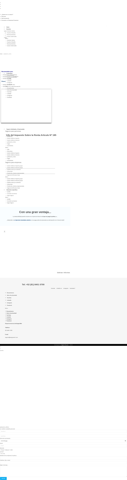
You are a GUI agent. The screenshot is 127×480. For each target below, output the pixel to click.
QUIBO (8, 191)
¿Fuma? (2, 451)
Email (1, 443)
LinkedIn (9, 80)
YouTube (9, 79)
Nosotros (8, 29)
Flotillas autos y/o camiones (14, 169)
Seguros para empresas (13, 162)
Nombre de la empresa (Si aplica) (8, 455)
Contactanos (9, 73)
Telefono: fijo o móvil (5, 460)
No (4, 453)
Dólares (7, 450)
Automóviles (10, 145)
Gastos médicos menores (13, 140)
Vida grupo (9, 171)
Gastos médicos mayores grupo (15, 165)
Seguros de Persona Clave (13, 175)
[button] (32, 11)
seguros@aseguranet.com (11, 337)
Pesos (2, 450)
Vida (8, 134)
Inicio (1, 54)
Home (7, 27)
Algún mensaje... (4, 465)
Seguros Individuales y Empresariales (15, 129)
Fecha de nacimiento (5, 438)
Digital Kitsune (64, 345)
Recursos (4, 4)
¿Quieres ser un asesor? (7, 2)
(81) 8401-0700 (8, 330)
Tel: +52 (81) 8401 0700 (33, 284)
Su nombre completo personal (7, 429)
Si (1, 453)
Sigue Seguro (10, 195)
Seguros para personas (13, 131)
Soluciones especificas (11, 189)
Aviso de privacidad (12, 77)
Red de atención (5, 6)
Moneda (2, 448)
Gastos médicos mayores (13, 138)
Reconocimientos (11, 34)
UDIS (11, 450)
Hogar (8, 144)
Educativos (9, 136)
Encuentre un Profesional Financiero (10, 8)
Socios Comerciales (12, 36)
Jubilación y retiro (11, 142)
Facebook (9, 84)
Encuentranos (10, 75)
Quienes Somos (11, 31)
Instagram (9, 82)
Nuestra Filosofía (11, 32)
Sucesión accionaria (12, 193)
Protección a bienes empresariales (15, 173)
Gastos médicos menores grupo (15, 167)
